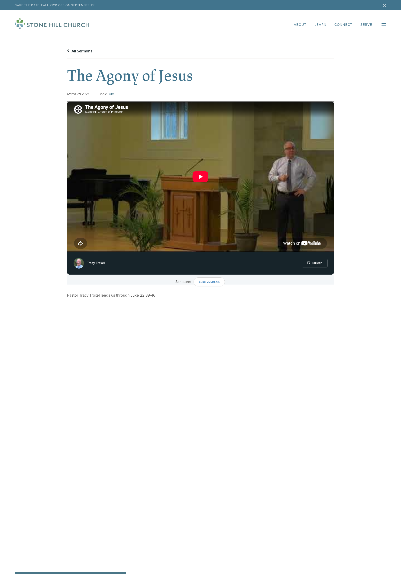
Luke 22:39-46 (209, 282)
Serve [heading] (366, 24)
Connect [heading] (343, 24)
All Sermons (81, 51)
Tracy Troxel (96, 263)
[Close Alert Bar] (384, 6)
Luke (111, 94)
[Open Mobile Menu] (381, 23)
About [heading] (300, 24)
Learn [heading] (320, 24)
